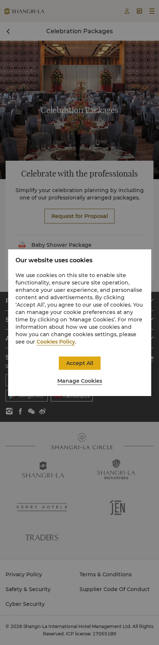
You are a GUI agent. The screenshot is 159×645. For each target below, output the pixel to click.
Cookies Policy (56, 341)
